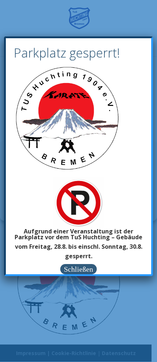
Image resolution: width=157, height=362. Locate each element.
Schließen (78, 269)
